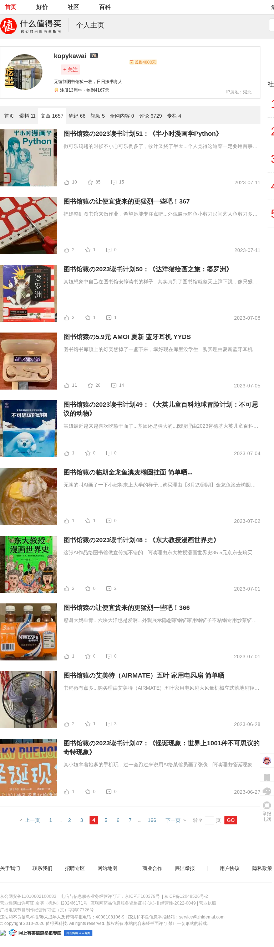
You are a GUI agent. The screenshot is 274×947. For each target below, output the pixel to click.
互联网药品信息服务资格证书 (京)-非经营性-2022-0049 (143, 903)
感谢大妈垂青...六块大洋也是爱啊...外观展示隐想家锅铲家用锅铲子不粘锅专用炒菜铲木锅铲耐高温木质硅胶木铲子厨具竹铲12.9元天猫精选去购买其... (160, 620)
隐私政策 (262, 868)
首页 (10, 7)
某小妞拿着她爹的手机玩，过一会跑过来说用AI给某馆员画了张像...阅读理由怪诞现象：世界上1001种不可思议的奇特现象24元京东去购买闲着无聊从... (160, 765)
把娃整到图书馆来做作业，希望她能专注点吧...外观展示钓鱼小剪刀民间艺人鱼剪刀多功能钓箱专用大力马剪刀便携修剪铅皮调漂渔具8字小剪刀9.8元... (161, 214)
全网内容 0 (122, 116)
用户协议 (230, 868)
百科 (105, 7)
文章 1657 (52, 116)
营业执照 (207, 903)
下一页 (173, 820)
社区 (73, 7)
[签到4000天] (143, 62)
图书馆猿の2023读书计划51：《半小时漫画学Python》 (143, 133)
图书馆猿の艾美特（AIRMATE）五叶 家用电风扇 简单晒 (144, 675)
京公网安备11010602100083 (28, 896)
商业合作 (152, 868)
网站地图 (107, 868)
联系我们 (42, 868)
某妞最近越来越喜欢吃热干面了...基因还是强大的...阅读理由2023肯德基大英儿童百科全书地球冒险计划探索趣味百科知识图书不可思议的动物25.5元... (161, 426)
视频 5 (98, 116)
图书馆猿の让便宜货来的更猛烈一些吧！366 (127, 607)
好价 (42, 7)
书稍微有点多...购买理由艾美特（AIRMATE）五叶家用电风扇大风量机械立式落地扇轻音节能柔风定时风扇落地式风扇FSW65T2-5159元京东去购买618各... (161, 688)
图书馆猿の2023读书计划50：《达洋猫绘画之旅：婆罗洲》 (148, 269)
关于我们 (10, 868)
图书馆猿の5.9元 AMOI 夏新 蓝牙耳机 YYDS (127, 336)
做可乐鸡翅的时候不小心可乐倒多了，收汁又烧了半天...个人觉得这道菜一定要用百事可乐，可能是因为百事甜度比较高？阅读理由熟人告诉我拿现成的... (161, 146)
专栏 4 (174, 116)
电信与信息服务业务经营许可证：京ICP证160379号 (110, 896)
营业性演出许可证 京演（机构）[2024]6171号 (43, 903)
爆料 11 (27, 116)
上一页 (32, 820)
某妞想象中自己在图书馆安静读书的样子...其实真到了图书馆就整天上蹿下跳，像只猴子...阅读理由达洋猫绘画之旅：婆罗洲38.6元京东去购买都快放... (158, 282)
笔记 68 (77, 116)
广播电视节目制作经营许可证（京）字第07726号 (47, 909)
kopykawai (70, 56)
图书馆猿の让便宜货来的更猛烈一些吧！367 (127, 201)
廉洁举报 (185, 868)
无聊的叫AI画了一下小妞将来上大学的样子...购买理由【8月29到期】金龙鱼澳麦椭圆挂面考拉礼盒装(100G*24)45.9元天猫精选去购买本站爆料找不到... (160, 485)
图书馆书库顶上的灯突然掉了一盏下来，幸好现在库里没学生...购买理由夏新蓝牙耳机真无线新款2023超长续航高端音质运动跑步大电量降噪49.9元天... (161, 350)
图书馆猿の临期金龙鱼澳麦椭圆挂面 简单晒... (128, 472)
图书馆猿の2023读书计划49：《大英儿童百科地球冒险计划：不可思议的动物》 (161, 409)
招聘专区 (75, 868)
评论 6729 (150, 116)
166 (152, 820)
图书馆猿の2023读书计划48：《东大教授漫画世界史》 (142, 540)
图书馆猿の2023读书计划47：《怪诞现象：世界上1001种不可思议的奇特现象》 (162, 748)
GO (231, 820)
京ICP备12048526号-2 (186, 896)
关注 (70, 69)
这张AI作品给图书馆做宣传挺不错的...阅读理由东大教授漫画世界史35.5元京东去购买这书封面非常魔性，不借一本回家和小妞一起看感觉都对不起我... (160, 553)
